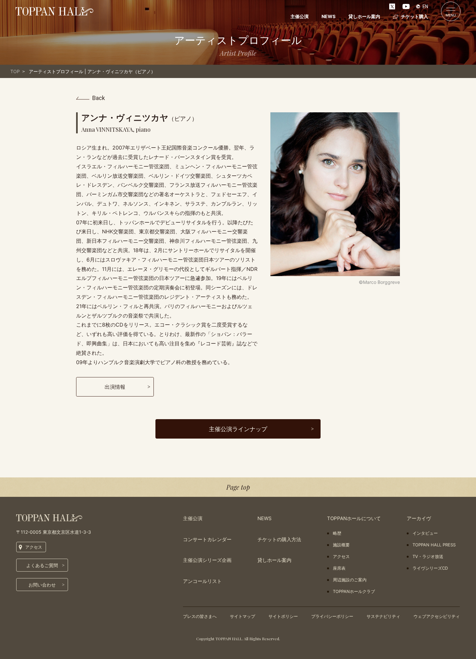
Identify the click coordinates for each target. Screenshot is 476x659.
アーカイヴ (419, 518)
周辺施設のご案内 (350, 579)
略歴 (337, 533)
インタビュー (425, 533)
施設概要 (341, 544)
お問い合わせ (42, 584)
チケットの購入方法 (279, 539)
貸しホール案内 (364, 16)
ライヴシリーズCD (430, 568)
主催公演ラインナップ (238, 429)
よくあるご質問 (42, 565)
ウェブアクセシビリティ (437, 616)
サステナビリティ (383, 616)
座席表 (339, 568)
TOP (15, 71)
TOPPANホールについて (354, 518)
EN (425, 6)
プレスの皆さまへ (200, 616)
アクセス (33, 547)
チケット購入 (414, 16)
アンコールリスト (202, 581)
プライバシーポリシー (332, 616)
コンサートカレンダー (207, 539)
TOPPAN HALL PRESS (434, 544)
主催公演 (299, 16)
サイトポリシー (283, 616)
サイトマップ (242, 616)
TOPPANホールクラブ (354, 591)
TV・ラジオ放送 (428, 556)
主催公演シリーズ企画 (207, 560)
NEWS (328, 16)
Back (98, 98)
